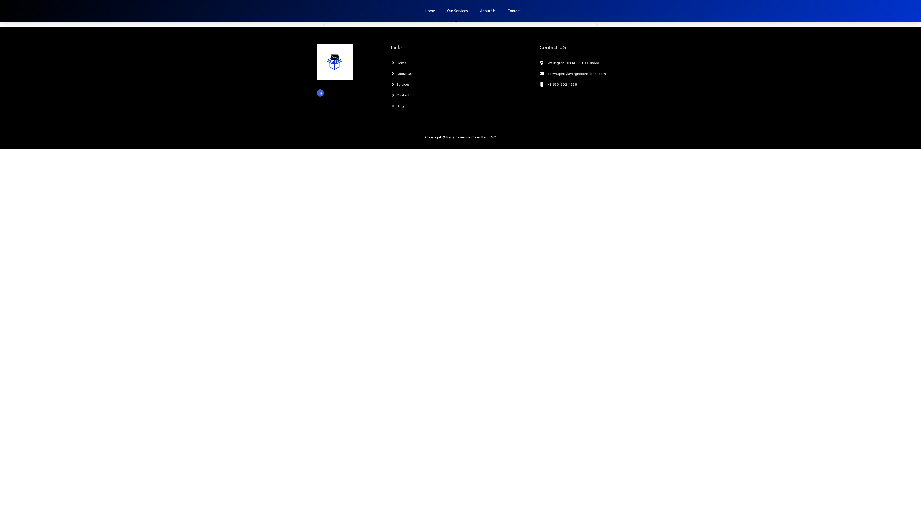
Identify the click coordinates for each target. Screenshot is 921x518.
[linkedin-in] (321, 93)
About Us (488, 11)
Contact (514, 11)
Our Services (457, 11)
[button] (324, 25)
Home (430, 11)
